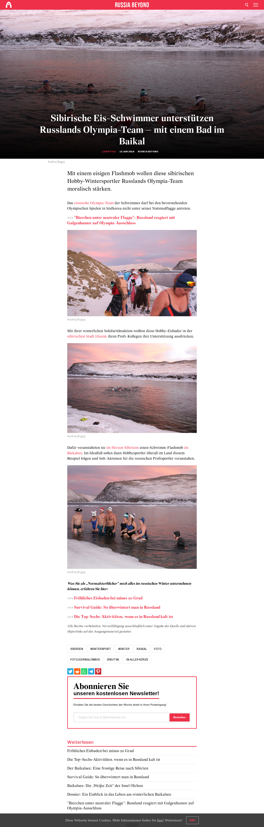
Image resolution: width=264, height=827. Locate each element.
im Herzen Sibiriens (122, 448)
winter (123, 649)
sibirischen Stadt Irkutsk (87, 337)
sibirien (76, 649)
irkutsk (113, 659)
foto (157, 649)
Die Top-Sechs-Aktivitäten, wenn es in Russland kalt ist (123, 617)
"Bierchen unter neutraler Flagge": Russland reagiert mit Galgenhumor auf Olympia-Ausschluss (130, 805)
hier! (160, 820)
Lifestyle (109, 151)
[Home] (9, 5)
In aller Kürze (137, 659)
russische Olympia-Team (94, 203)
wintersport (100, 649)
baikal (142, 649)
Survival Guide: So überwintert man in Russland (117, 607)
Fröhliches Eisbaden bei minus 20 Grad (108, 598)
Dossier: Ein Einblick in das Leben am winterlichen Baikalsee (119, 795)
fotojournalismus (85, 659)
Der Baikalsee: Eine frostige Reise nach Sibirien (107, 768)
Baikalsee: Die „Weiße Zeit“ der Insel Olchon (105, 786)
